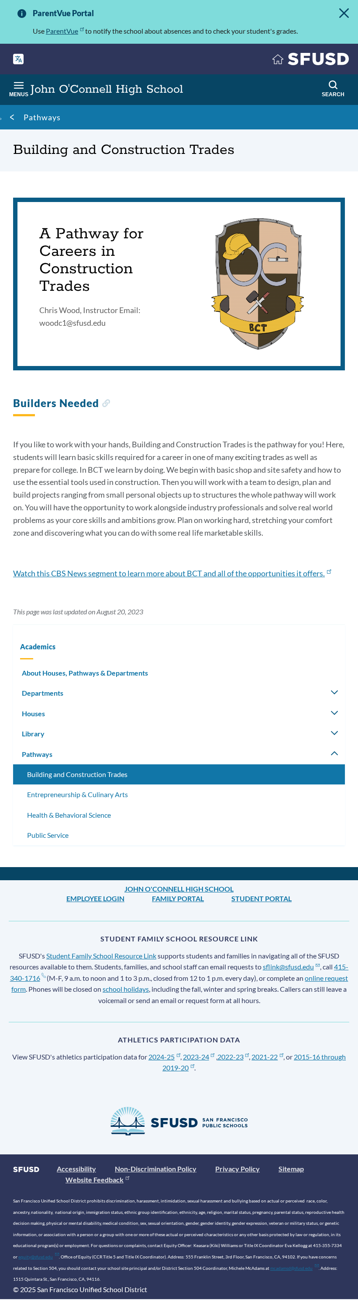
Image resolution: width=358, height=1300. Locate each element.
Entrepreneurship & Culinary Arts (77, 794)
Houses (33, 713)
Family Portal (178, 898)
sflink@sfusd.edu (288, 966)
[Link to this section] (106, 404)
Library (33, 733)
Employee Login (95, 898)
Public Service (48, 835)
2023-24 (196, 1057)
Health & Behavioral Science (69, 815)
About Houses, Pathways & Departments (85, 673)
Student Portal (261, 898)
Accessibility (76, 1168)
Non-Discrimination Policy (155, 1168)
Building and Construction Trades (77, 774)
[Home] (310, 61)
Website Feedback (94, 1179)
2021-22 (264, 1057)
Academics (37, 646)
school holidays (126, 989)
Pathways (42, 117)
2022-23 (230, 1057)
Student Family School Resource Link (101, 955)
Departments (42, 693)
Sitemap (291, 1168)
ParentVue (62, 31)
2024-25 (161, 1057)
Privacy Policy (237, 1168)
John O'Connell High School (179, 889)
